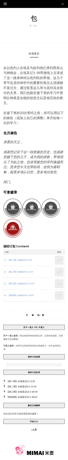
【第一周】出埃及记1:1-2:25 (20, 260)
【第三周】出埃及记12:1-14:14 (21, 283)
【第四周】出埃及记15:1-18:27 (21, 295)
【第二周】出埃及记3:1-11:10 (20, 272)
